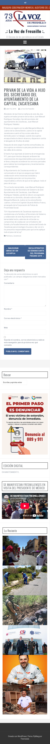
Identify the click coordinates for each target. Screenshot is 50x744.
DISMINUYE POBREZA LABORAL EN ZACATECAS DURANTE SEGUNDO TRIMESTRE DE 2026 (25, 690)
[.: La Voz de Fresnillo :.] (25, 20)
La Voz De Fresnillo (27, 109)
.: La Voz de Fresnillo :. (25, 31)
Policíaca (9, 236)
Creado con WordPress (17, 736)
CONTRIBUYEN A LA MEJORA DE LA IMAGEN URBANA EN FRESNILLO (23, 570)
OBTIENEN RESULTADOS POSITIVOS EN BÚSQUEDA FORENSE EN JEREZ (21, 600)
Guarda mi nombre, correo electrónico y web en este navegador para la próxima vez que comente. (24, 342)
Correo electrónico (13, 318)
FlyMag (36, 736)
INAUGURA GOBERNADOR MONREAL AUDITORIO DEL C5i (25, 630)
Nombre (8, 309)
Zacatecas (17, 236)
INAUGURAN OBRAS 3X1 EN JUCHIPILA (12, 250)
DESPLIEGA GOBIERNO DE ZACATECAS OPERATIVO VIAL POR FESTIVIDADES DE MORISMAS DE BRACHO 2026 (22, 542)
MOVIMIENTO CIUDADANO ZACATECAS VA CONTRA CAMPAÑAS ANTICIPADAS (22, 660)
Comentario (9, 283)
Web (6, 328)
